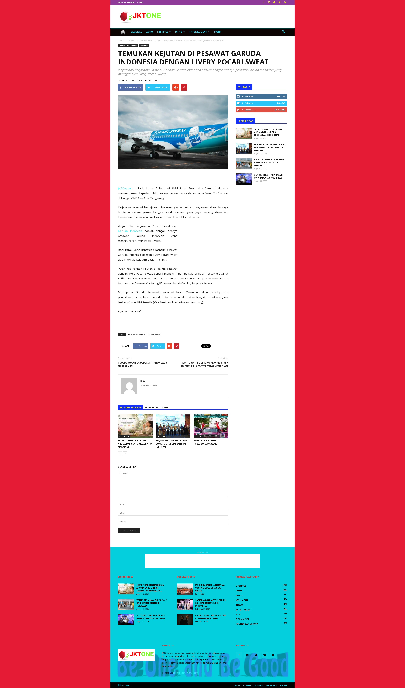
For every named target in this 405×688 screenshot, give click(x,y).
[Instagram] (269, 2)
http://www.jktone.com (148, 385)
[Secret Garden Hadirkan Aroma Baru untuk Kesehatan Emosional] (135, 426)
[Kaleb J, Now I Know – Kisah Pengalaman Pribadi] (185, 619)
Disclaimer (271, 685)
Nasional (136, 31)
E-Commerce (242, 619)
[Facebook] (263, 2)
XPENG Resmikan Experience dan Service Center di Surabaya (269, 162)
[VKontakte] (279, 2)
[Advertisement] (229, 16)
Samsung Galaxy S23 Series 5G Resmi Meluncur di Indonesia (210, 603)
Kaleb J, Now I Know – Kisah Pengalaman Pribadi (210, 617)
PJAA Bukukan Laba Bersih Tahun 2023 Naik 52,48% (142, 364)
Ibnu (123, 80)
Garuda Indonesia (130, 231)
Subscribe (280, 110)
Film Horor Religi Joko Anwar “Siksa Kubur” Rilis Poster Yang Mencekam (204, 364)
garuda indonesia (136, 334)
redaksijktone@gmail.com (185, 672)
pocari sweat (154, 334)
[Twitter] (274, 2)
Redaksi (259, 685)
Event (217, 31)
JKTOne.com (125, 188)
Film (238, 614)
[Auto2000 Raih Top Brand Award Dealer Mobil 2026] (244, 179)
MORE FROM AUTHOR (156, 407)
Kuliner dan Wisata (128, 45)
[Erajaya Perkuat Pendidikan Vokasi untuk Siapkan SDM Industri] (173, 426)
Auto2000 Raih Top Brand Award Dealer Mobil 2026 (268, 176)
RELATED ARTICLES (130, 407)
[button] (283, 32)
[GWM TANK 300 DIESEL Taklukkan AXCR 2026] (211, 426)
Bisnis (178, 31)
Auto (149, 31)
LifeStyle (162, 31)
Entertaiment (198, 31)
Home (237, 685)
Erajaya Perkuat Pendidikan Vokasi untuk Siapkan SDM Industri (171, 443)
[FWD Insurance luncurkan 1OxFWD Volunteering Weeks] (185, 589)
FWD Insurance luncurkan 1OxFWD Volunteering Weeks (210, 587)
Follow (281, 96)
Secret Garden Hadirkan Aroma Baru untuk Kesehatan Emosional (135, 443)
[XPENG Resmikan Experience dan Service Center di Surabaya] (244, 163)
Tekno (239, 604)
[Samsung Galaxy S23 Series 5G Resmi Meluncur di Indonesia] (185, 604)
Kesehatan (124, 436)
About (283, 685)
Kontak (247, 685)
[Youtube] (284, 2)
